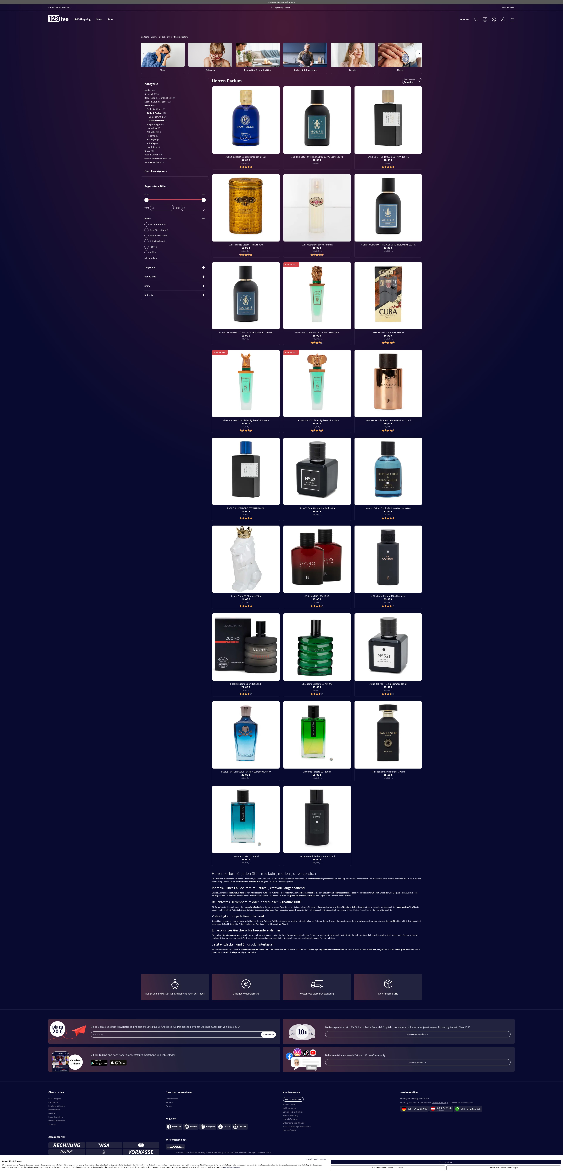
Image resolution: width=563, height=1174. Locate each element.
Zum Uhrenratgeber (154, 171)
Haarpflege (153, 128)
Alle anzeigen (150, 258)
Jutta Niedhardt (158, 241)
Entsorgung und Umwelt (293, 1123)
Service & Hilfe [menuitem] (508, 7)
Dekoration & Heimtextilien (159, 97)
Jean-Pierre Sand (159, 235)
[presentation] (144, 53)
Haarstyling (153, 139)
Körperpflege (155, 124)
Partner (169, 1106)
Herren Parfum (158, 120)
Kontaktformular (290, 1119)
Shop (99, 19)
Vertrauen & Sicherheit (292, 1112)
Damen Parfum (157, 116)
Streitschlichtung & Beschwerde (297, 1126)
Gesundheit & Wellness (157, 158)
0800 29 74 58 (444, 1107)
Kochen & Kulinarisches (158, 101)
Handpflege (153, 147)
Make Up (152, 135)
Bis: (178, 207)
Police (153, 246)
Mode (149, 90)
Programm (53, 1102)
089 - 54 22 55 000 (417, 1108)
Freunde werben (55, 1117)
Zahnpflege (154, 131)
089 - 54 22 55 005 (471, 1108)
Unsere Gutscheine (56, 1120)
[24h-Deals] (494, 19)
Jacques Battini (158, 224)
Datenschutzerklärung (231, 1167)
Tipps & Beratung (290, 1115)
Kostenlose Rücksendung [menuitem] (59, 7)
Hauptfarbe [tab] (150, 276)
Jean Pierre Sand (159, 229)
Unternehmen (172, 1098)
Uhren (149, 150)
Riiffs (153, 252)
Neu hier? (464, 19)
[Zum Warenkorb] (512, 19)
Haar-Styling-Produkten (359, 910)
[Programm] (485, 19)
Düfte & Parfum (156, 112)
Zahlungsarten (289, 1108)
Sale (110, 19)
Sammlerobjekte (154, 162)
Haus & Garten (153, 154)
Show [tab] (147, 285)
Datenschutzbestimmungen (316, 1159)
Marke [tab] (147, 218)
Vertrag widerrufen (293, 1099)
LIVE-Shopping (82, 19)
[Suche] (476, 19)
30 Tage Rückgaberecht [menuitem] (281, 7)
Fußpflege (152, 143)
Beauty (150, 105)
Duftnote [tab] (148, 295)
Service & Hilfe (289, 1104)
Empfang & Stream (56, 1106)
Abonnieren (268, 1034)
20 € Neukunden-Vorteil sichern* (281, 2)
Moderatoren (54, 1109)
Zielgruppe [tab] (149, 267)
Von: (146, 207)
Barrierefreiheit (289, 1130)
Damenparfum (297, 938)
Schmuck (151, 94)
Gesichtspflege (156, 109)
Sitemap (52, 1124)
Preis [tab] (146, 194)
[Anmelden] (503, 19)
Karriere (169, 1102)
